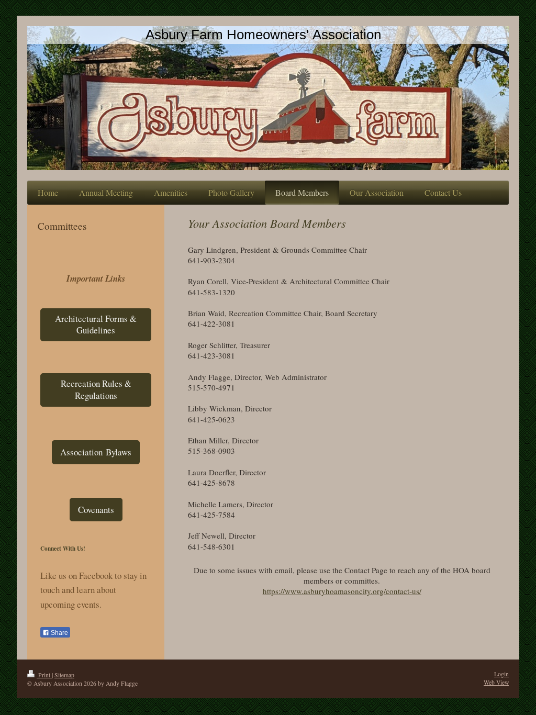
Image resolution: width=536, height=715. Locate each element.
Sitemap (64, 675)
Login (501, 674)
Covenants (96, 510)
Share (58, 632)
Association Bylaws (95, 452)
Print (44, 675)
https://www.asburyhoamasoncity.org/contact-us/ (342, 591)
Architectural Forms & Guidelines (96, 324)
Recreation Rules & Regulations (96, 389)
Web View (496, 682)
